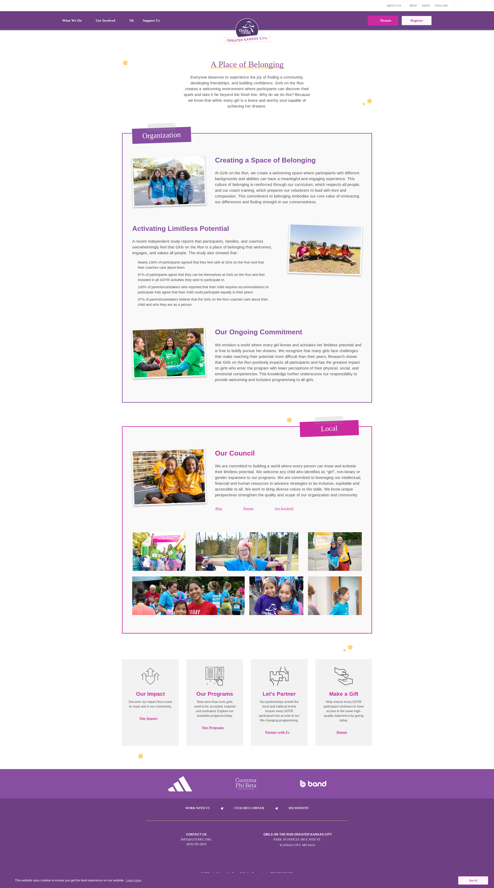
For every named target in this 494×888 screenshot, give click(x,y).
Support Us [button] (151, 20)
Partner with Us (277, 732)
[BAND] (313, 783)
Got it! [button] (473, 880)
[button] (489, 5)
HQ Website (299, 808)
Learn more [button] (133, 880)
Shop (413, 5)
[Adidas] (180, 783)
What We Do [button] (72, 20)
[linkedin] (467, 5)
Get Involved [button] (105, 20)
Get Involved (284, 508)
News (426, 5)
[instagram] (461, 5)
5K (131, 20)
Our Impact (148, 718)
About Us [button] (394, 5)
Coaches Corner (249, 808)
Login (3, 5)
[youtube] (473, 5)
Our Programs (213, 728)
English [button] (441, 5)
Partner (248, 508)
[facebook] (479, 5)
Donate (385, 20)
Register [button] (416, 20)
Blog (218, 508)
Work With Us (197, 808)
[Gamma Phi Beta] (246, 783)
